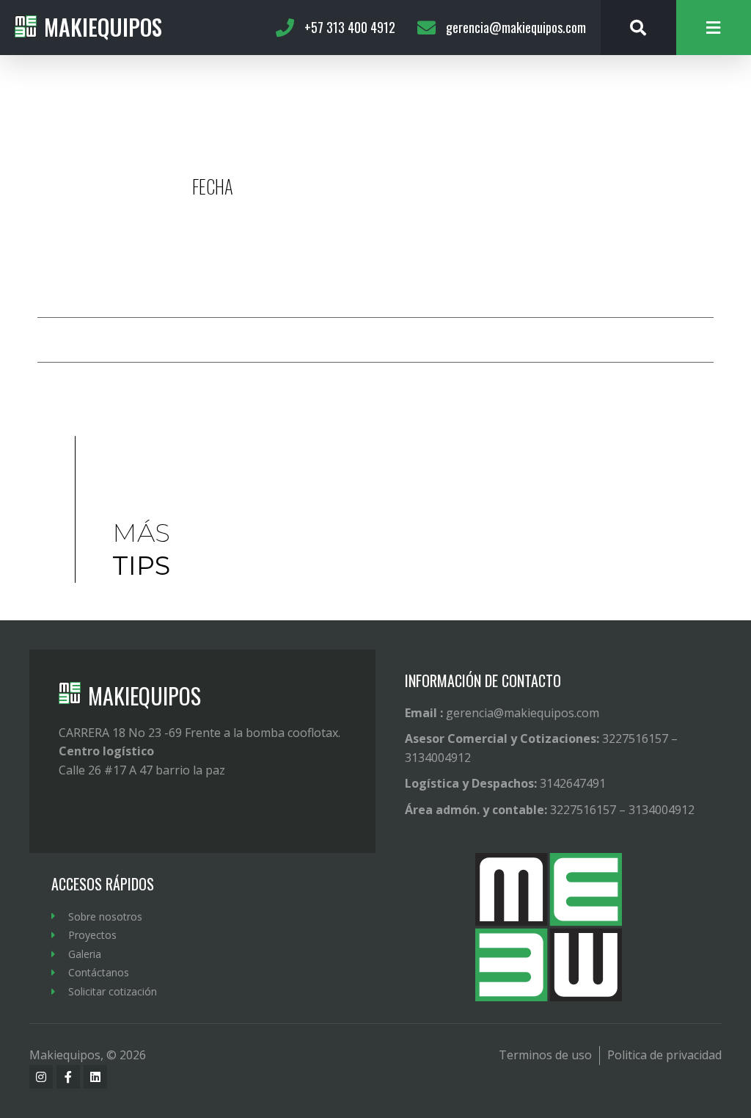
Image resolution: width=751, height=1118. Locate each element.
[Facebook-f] (68, 1077)
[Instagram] (41, 1077)
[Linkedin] (95, 1077)
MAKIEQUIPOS (144, 695)
